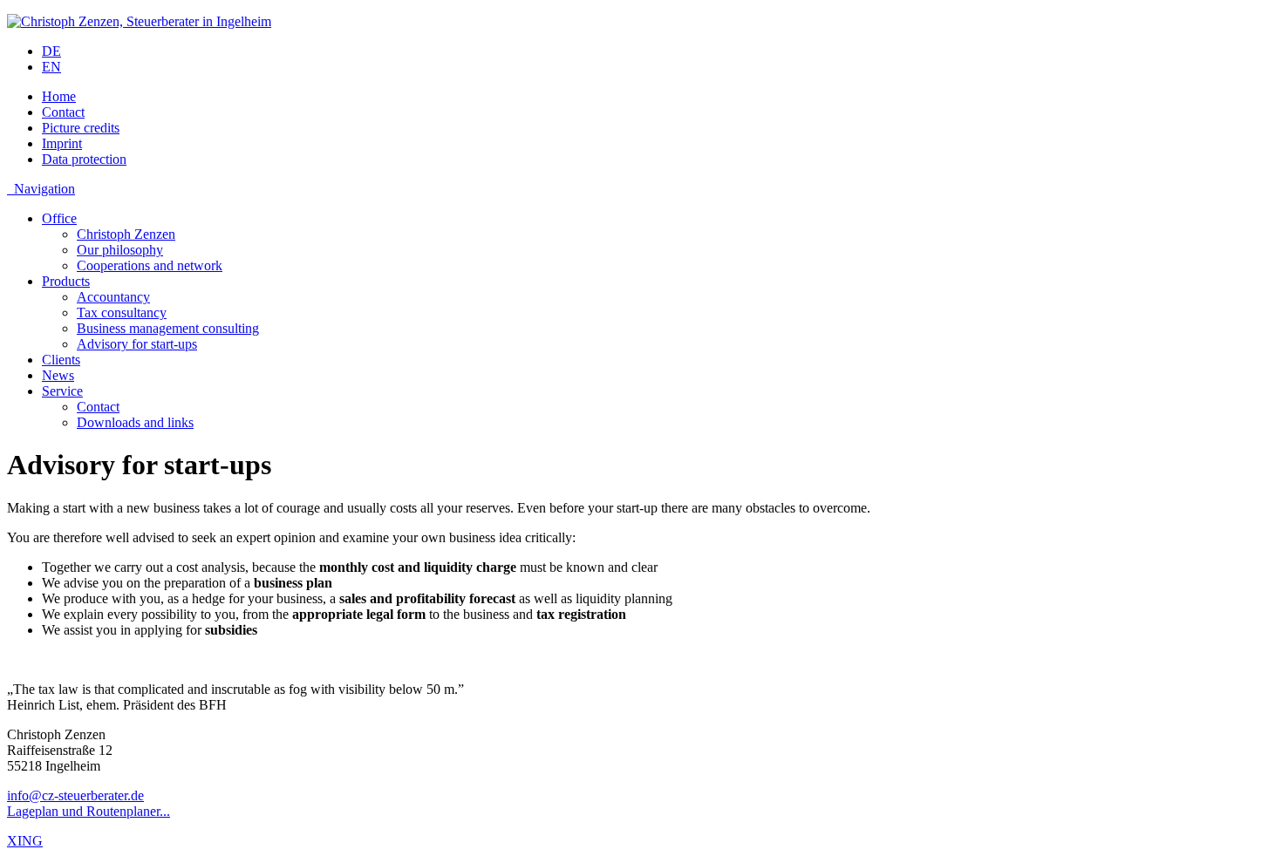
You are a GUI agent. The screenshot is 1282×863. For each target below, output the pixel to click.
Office (59, 218)
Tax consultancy (122, 312)
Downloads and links (135, 422)
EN (51, 66)
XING (25, 840)
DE (51, 51)
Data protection (84, 159)
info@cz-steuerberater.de (75, 795)
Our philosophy (120, 249)
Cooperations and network (149, 265)
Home (59, 96)
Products (66, 281)
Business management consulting (168, 328)
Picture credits (80, 127)
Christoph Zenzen (126, 234)
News (58, 375)
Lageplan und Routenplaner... (88, 811)
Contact (63, 112)
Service (62, 391)
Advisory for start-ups (137, 343)
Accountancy (113, 296)
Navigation (41, 188)
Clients (61, 359)
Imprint (62, 143)
